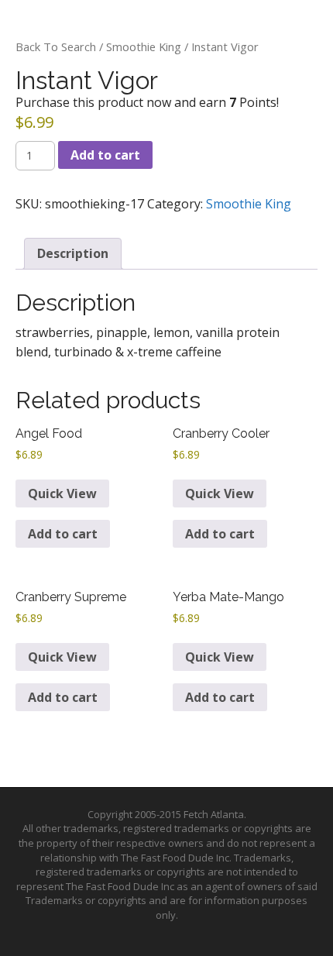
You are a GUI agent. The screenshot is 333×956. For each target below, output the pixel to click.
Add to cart (105, 154)
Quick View (62, 493)
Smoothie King (143, 46)
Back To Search (55, 46)
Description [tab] (72, 253)
